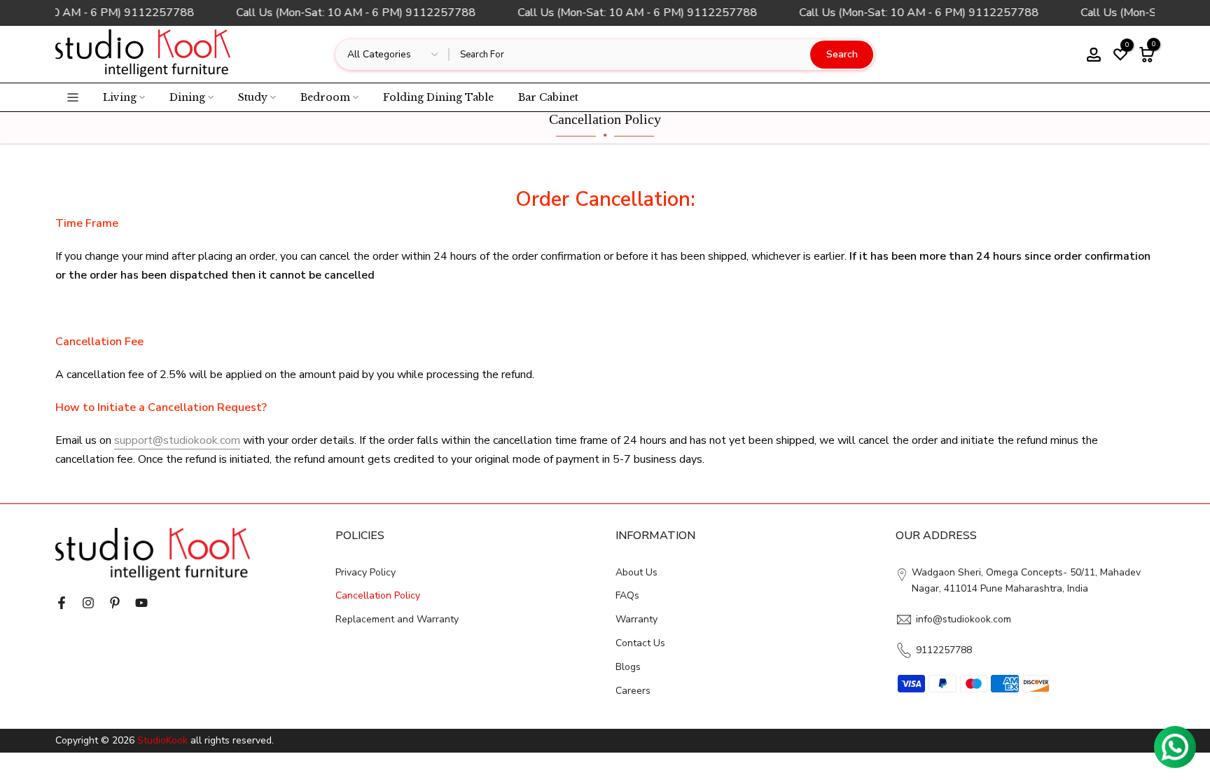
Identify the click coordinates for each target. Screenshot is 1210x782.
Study (252, 97)
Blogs (628, 666)
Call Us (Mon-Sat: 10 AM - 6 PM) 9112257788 (352, 12)
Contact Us (640, 643)
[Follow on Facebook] (61, 602)
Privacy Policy (365, 572)
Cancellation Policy (377, 595)
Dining (187, 97)
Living (120, 97)
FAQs (627, 595)
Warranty (637, 619)
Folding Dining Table (438, 97)
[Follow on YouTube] (141, 602)
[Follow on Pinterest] (115, 602)
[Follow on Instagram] (88, 602)
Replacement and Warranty (397, 619)
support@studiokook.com (177, 440)
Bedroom (325, 97)
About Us (637, 572)
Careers (633, 690)
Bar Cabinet (548, 97)
